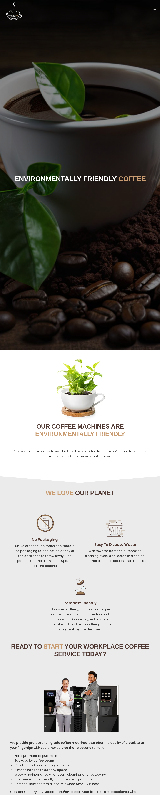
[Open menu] (155, 10)
